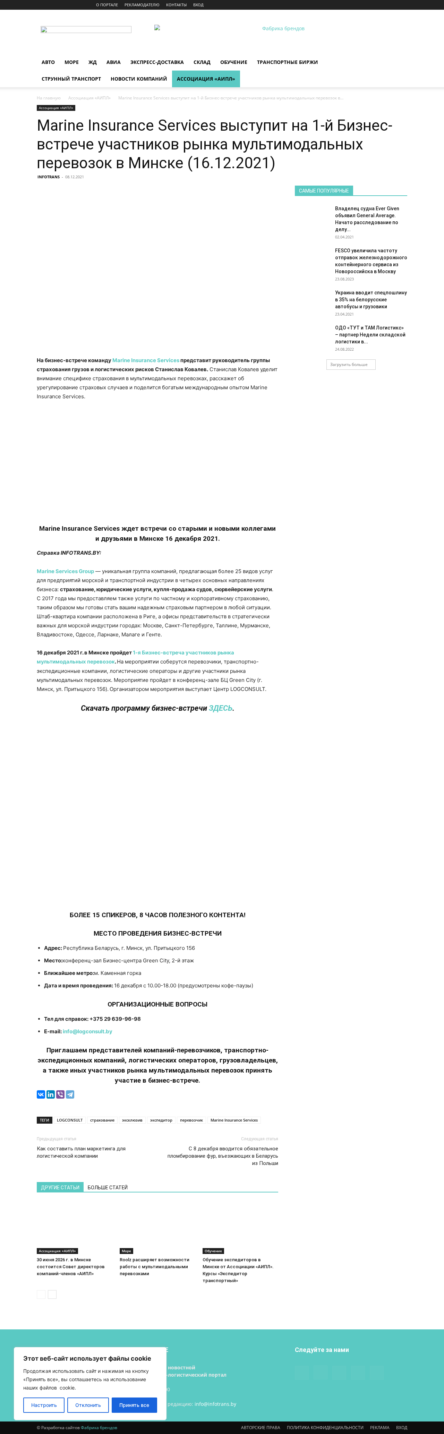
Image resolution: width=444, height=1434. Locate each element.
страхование (102, 1120)
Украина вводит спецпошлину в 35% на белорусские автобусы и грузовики (371, 299)
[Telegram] (70, 1094)
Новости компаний (139, 78)
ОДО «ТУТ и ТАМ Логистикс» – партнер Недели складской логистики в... (370, 334)
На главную (49, 98)
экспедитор (161, 1120)
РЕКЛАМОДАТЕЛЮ (142, 4)
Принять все (134, 1405)
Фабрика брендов (99, 1428)
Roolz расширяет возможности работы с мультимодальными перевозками (154, 1266)
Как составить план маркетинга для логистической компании (81, 1152)
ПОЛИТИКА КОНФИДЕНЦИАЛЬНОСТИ (325, 1428)
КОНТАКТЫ (176, 4)
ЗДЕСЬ (220, 708)
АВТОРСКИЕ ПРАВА (260, 1428)
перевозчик (191, 1120)
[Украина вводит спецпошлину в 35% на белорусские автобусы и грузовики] (312, 301)
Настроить (44, 1405)
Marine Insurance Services (145, 360)
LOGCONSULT (70, 1120)
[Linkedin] (379, 5)
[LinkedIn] (50, 1094)
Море (72, 62)
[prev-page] (41, 1294)
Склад (202, 62)
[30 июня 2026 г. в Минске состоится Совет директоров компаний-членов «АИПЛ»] (74, 1228)
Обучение (233, 62)
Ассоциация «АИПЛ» (206, 78)
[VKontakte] (390, 5)
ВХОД (198, 4)
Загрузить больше (349, 364)
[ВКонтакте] (41, 1094)
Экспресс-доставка (157, 62)
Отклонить (88, 1405)
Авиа (113, 62)
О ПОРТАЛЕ (107, 4)
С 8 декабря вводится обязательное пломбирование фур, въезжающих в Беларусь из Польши (223, 1156)
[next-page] (52, 1294)
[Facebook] (356, 5)
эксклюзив (132, 1120)
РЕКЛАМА (380, 1428)
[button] (399, 62)
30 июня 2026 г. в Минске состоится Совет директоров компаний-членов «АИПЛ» (71, 1266)
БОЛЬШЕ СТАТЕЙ (108, 1187)
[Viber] (60, 1094)
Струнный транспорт (71, 78)
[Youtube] (402, 5)
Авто (48, 62)
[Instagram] (367, 5)
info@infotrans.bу (215, 1404)
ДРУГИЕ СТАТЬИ (60, 1187)
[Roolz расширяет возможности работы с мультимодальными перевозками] (157, 1228)
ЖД (92, 62)
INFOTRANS (48, 176)
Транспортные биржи (287, 62)
